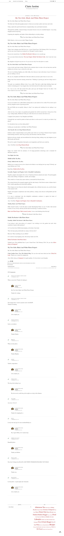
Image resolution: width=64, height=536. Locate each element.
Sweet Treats (43, 527)
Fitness (49, 514)
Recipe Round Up (46, 524)
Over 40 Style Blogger (44, 522)
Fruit (36, 516)
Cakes (41, 509)
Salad (37, 527)
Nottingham (11, 264)
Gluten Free (39, 516)
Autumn (46, 507)
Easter (55, 512)
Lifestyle (21, 263)
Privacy (26, 1)
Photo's (32, 15)
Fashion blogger (42, 515)
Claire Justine (32, 6)
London (42, 519)
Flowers (51, 514)
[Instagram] (50, 1)
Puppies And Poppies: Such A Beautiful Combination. (29, 201)
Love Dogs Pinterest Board (22, 145)
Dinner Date (42, 512)
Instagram (21, 258)
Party (38, 525)
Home (10, 1)
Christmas (45, 509)
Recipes (52, 524)
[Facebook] (53, 1)
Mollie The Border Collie (29, 54)
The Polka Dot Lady (48, 527)
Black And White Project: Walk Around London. (19, 211)
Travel (53, 527)
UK (55, 527)
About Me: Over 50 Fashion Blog (18, 1)
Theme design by (50, 534)
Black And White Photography (14, 263)
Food (54, 514)
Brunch (39, 509)
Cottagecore (51, 509)
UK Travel (39, 529)
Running (35, 527)
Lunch (45, 519)
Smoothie (40, 527)
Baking (52, 507)
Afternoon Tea (40, 507)
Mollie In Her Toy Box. (19, 169)
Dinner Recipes (50, 512)
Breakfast (35, 509)
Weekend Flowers (49, 529)
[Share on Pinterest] (12, 261)
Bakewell (49, 507)
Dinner (37, 512)
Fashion (35, 515)
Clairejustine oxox (19, 349)
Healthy (47, 517)
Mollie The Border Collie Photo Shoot (17, 239)
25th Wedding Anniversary (13, 267)
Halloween (44, 516)
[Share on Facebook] (11, 261)
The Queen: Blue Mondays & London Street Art (46, 267)
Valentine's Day (45, 529)
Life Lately (51, 516)
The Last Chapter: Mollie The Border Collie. (35, 57)
